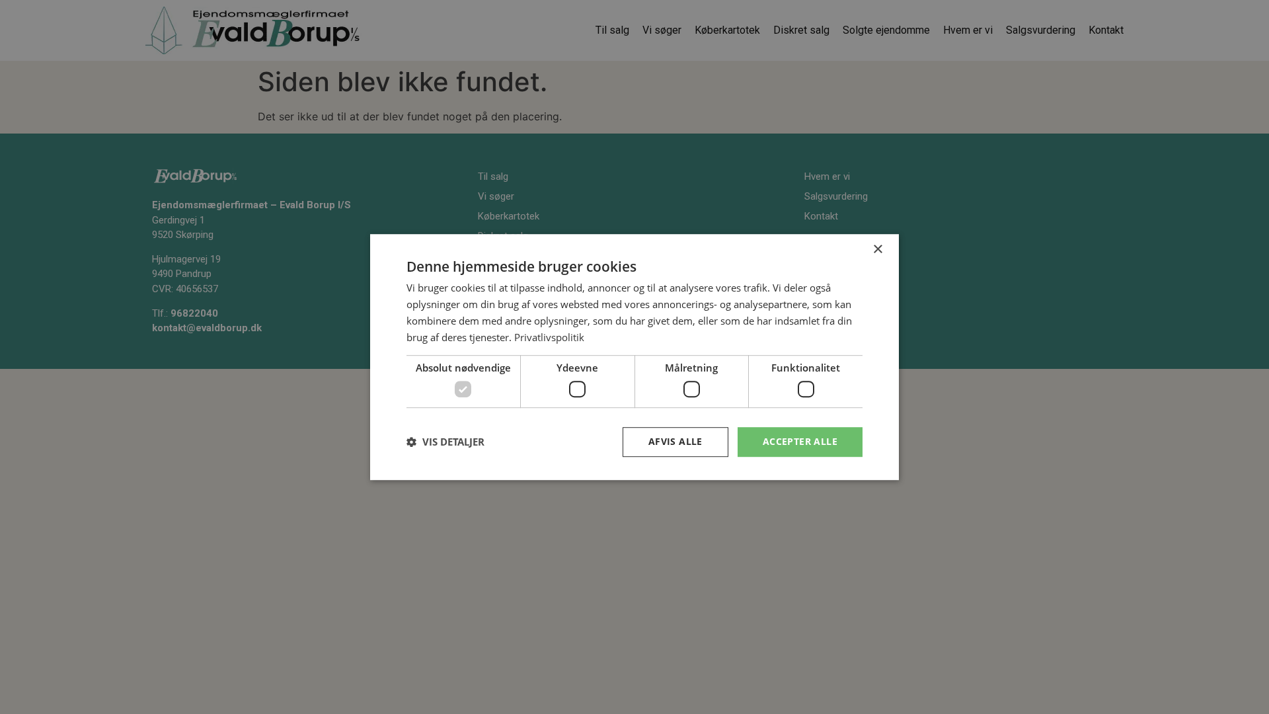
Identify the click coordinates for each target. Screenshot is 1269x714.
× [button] (877, 250)
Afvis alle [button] (675, 441)
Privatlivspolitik (549, 337)
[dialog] (634, 357)
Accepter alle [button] (800, 441)
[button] (445, 441)
